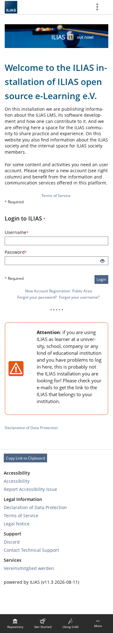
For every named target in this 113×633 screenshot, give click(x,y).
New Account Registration (47, 291)
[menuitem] (15, 623)
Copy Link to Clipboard (25, 458)
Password (24, 252)
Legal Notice (17, 524)
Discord (12, 542)
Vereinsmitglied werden (29, 568)
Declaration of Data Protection (31, 427)
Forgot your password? (37, 297)
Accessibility (17, 481)
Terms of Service (56, 195)
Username (25, 232)
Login (101, 279)
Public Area (82, 291)
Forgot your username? (79, 297)
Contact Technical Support (31, 550)
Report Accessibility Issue (30, 489)
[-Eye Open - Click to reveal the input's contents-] (102, 261)
